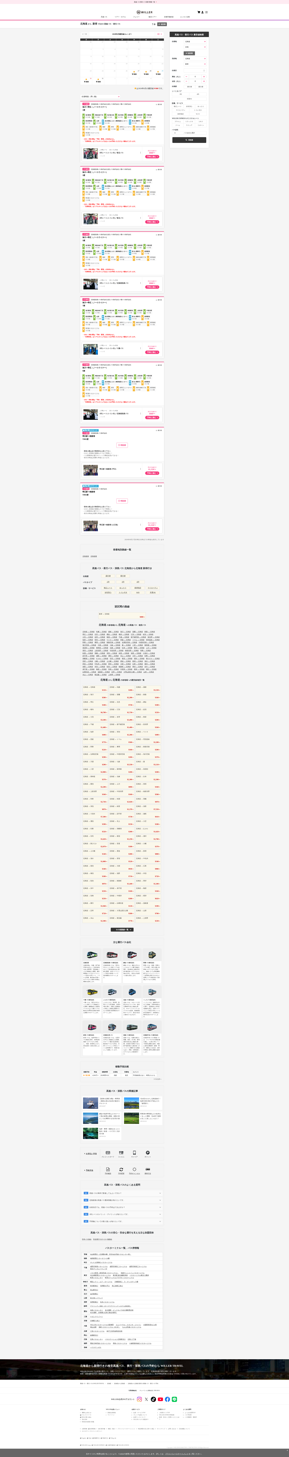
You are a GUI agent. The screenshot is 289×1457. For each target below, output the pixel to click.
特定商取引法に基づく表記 (146, 1429)
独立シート (108, 588)
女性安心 (108, 592)
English (84, 1438)
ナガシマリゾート (96, 1316)
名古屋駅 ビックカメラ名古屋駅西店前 (119, 1310)
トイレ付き (123, 592)
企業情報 (84, 1429)
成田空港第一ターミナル (99, 1266)
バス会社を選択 (189, 133)
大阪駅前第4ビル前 (150, 1325)
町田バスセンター (96, 1278)
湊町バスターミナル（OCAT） (109, 1327)
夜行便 (123, 576)
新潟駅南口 (94, 1286)
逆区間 (163, 24)
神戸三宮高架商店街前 (114, 1331)
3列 (123, 582)
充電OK (153, 592)
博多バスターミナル (120, 1343)
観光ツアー (153, 17)
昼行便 (108, 576)
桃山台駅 (93, 1327)
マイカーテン (153, 588)
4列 (138, 582)
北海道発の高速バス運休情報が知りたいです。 (107, 1200)
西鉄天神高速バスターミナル (100, 1343)
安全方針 (84, 1419)
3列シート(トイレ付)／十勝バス (111, 348)
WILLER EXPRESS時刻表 (166, 1415)
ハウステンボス (95, 1347)
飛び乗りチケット (91, 430)
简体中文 (105, 1438)
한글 (90, 1438)
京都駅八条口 (95, 1321)
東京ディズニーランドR (98, 1269)
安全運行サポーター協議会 (102, 1239)
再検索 (190, 140)
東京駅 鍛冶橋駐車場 (120, 1275)
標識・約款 (111, 1429)
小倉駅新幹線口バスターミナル (140, 1343)
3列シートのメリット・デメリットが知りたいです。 (109, 1214)
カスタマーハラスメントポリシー (92, 1431)
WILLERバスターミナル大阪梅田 (102, 1325)
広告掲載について (184, 1429)
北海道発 (86, 556)
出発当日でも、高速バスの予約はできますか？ (107, 1207)
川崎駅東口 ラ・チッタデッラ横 (126, 1282)
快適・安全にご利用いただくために (169, 1418)
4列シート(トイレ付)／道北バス (111, 153)
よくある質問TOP (190, 1412)
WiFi (138, 592)
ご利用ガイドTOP (164, 1412)
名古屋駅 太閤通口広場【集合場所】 (103, 1312)
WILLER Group (86, 1445)
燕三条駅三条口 (117, 1286)
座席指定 (137, 588)
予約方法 (89, 1170)
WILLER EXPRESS (99, 1445)
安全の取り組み (86, 1417)
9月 (158, 34)
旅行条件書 (101, 1429)
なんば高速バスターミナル (131, 1327)
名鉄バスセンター (96, 1310)
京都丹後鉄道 (169, 17)
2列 (108, 582)
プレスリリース (86, 1415)
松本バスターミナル (107, 1302)
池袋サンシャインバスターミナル (132, 1273)
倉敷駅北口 (94, 1335)
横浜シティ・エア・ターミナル (101, 1282)
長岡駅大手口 (105, 1286)
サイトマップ (161, 1429)
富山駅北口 (94, 1290)
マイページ (111, 1415)
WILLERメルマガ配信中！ (141, 1419)
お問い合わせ (172, 1429)
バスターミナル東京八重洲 (139, 1275)
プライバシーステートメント (126, 1429)
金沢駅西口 (94, 1294)
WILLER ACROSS (123, 1445)
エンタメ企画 (185, 17)
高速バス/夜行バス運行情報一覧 (144, 2)
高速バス (104, 17)
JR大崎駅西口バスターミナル (100, 1275)
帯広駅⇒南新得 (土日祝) (108, 525)
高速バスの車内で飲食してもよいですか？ (105, 1193)
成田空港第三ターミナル (138, 1266)
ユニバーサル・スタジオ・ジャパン (128, 1325)
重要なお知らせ (86, 1412)
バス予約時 (188, 1415)
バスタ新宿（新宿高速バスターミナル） (104, 1273)
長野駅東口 (94, 1302)
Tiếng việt (113, 1438)
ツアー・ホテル (120, 17)
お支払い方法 (91, 1154)
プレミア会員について (140, 1415)
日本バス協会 (86, 1239)
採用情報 (93, 1429)
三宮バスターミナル (97, 1331)
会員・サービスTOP (139, 1412)
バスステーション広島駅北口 (115, 1339)
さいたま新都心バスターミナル (101, 1262)
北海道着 (94, 556)
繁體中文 (97, 1438)
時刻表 (123, 445)
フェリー (136, 17)
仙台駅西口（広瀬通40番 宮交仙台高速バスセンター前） (110, 1254)
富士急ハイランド (96, 1298)
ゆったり (123, 588)
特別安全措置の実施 (88, 1422)
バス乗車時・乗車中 (191, 1417)
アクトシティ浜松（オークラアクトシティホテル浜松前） (110, 1306)
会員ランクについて (139, 1417)
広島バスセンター (96, 1339)
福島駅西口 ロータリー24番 (100, 1258)
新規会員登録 (112, 1412)
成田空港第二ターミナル (118, 1266)
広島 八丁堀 (132, 1339)
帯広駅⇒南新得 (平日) (107, 469)
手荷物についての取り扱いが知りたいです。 (106, 1221)
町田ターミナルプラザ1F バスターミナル (119, 1278)
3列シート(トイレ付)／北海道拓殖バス (114, 283)
